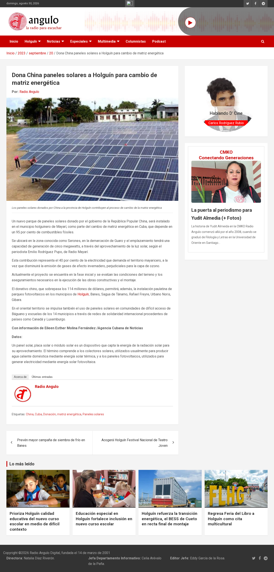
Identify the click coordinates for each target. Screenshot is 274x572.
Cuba (38, 414)
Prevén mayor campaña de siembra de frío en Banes (51, 443)
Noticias (53, 41)
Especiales (79, 41)
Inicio (14, 41)
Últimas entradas (42, 376)
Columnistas (136, 41)
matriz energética (69, 414)
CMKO (226, 152)
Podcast (159, 41)
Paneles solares (93, 414)
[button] (200, 101)
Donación (49, 414)
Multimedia (107, 41)
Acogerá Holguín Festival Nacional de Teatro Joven (134, 443)
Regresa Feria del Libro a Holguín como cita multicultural (231, 518)
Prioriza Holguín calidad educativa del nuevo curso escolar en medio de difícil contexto (35, 521)
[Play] (190, 22)
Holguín (31, 41)
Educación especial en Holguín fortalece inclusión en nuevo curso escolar (104, 518)
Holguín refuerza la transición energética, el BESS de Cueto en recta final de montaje (169, 518)
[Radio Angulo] (22, 389)
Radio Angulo (29, 92)
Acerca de (20, 376)
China (30, 414)
